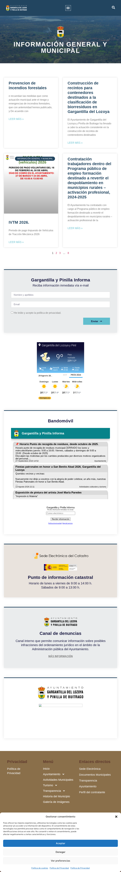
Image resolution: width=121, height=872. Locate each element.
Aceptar (60, 843)
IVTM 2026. (19, 222)
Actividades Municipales (58, 779)
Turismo (48, 785)
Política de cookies (39, 868)
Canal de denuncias (60, 633)
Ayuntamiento (51, 774)
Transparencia (52, 790)
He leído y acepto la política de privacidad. (37, 312)
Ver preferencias (60, 860)
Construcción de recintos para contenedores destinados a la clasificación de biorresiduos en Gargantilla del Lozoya (88, 97)
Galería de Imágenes (56, 801)
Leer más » (16, 119)
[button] (116, 816)
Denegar (60, 851)
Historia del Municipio (56, 796)
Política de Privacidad (59, 868)
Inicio (46, 768)
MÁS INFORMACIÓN (60, 656)
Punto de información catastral (60, 577)
